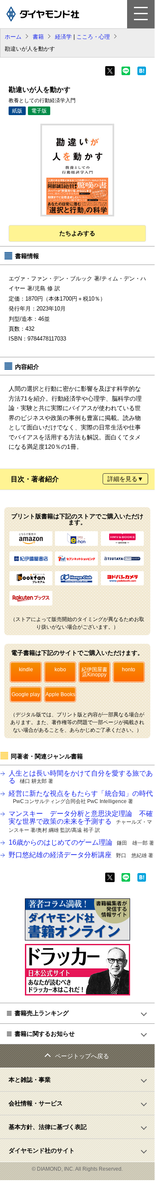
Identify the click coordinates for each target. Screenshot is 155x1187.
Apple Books (60, 694)
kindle (26, 670)
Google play (26, 694)
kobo (60, 670)
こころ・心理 (93, 36)
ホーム (13, 36)
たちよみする (77, 233)
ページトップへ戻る (82, 1056)
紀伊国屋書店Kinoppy (94, 672)
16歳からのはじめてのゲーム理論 (81, 842)
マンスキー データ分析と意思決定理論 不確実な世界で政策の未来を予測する (81, 821)
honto (128, 670)
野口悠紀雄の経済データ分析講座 (81, 854)
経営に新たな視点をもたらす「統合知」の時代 (81, 797)
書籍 (38, 36)
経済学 (63, 36)
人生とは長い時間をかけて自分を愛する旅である (81, 777)
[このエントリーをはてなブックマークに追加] (141, 73)
